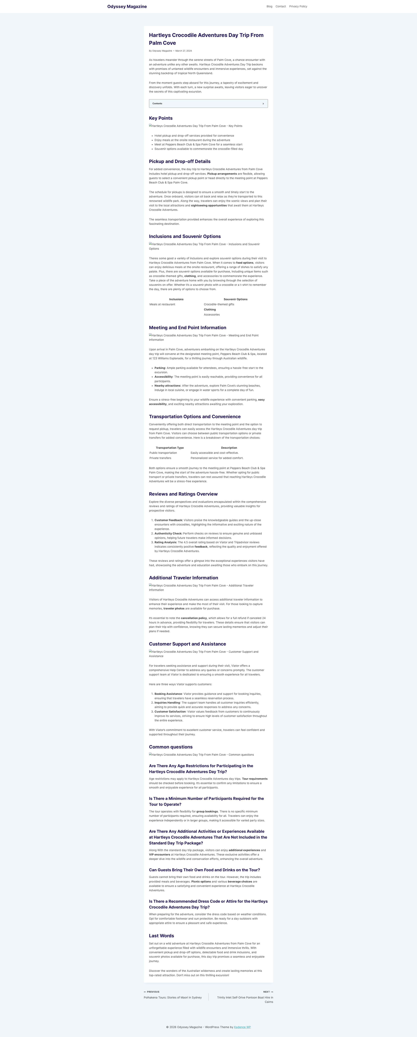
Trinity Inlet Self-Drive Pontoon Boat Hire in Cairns (245, 996)
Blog (269, 6)
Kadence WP (242, 1027)
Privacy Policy (298, 6)
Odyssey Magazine (162, 50)
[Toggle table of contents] (263, 103)
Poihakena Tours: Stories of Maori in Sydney (173, 994)
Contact (281, 6)
